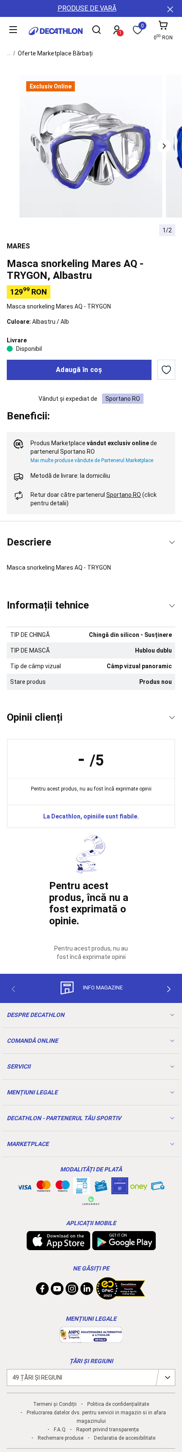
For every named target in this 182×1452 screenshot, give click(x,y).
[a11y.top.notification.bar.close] (169, 8)
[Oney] (138, 1185)
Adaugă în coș (79, 370)
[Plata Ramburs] (157, 1188)
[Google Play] (124, 1246)
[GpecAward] (120, 1296)
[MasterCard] (43, 1188)
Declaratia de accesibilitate (124, 1438)
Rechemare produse (60, 1438)
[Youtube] (57, 1290)
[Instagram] (72, 1290)
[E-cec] (119, 1190)
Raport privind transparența (107, 1430)
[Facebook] (42, 1290)
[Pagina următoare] (169, 989)
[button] (164, 146)
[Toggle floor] (172, 542)
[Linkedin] (86, 1290)
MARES (18, 246)
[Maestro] (62, 1188)
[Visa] (24, 1185)
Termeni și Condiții (55, 1404)
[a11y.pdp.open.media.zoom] (91, 146)
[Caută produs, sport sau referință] (96, 31)
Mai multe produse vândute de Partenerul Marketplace (91, 460)
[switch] (166, 370)
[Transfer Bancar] (81, 1190)
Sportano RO (122, 398)
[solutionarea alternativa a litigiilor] (91, 1338)
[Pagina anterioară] (13, 989)
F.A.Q (60, 1430)
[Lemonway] (91, 1200)
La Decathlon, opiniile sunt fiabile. (91, 816)
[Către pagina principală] (55, 31)
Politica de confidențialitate (118, 1404)
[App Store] (58, 1246)
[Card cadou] (100, 1188)
